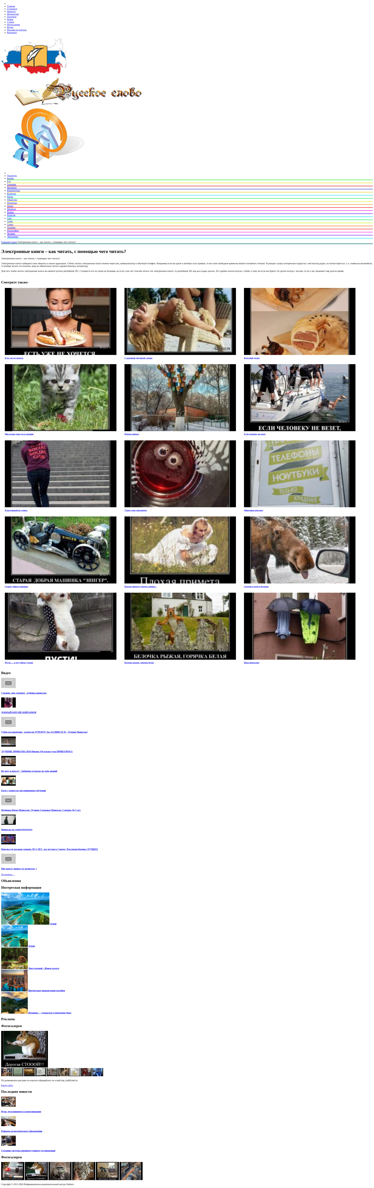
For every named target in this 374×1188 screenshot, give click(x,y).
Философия (13, 230)
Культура (11, 193)
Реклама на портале (17, 30)
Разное (10, 212)
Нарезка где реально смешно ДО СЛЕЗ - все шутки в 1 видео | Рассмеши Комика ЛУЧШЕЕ (49, 849)
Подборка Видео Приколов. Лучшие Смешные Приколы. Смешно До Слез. (41, 810)
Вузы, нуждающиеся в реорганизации (21, 1111)
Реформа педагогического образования (21, 1131)
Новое (10, 19)
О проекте (12, 9)
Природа (11, 209)
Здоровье (11, 184)
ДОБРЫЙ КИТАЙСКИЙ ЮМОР (18, 712)
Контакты (12, 32)
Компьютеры (13, 190)
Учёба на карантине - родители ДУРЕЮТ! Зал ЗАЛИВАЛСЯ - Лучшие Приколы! (44, 732)
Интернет (12, 187)
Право (10, 206)
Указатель (12, 175)
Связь (10, 221)
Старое (10, 22)
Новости (11, 11)
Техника (11, 227)
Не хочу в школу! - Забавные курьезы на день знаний (29, 771)
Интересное (13, 14)
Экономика (12, 236)
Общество (12, 200)
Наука (10, 196)
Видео (10, 27)
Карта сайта (7, 1085)
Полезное (12, 17)
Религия (11, 215)
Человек (11, 233)
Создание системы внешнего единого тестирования (28, 1150)
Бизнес (10, 178)
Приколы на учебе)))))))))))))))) (16, 829)
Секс (9, 218)
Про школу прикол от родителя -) (19, 868)
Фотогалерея (13, 24)
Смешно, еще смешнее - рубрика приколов (23, 693)
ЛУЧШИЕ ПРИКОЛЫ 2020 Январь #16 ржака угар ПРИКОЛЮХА (37, 751)
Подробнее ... (7, 874)
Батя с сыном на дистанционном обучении (23, 790)
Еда (9, 181)
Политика (12, 203)
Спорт (10, 224)
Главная (11, 6)
